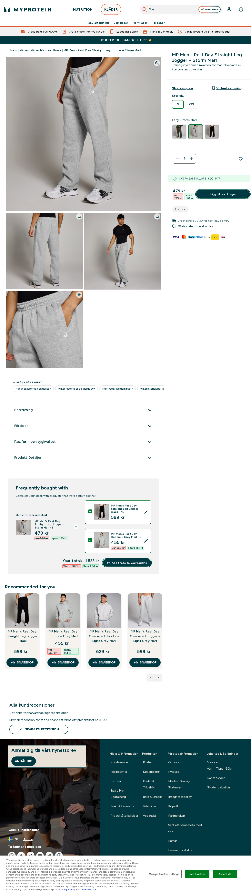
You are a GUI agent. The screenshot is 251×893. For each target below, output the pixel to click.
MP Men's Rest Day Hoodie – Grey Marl (63, 634)
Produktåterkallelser (124, 815)
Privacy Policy (67, 889)
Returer (116, 781)
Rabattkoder (216, 778)
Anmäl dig (23, 761)
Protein (148, 762)
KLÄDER (111, 9)
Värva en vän (219, 765)
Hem (13, 50)
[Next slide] (161, 639)
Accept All (224, 873)
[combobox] (181, 9)
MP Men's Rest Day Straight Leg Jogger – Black (22, 636)
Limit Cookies (197, 873)
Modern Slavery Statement (179, 784)
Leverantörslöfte (180, 850)
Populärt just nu (97, 22)
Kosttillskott (152, 771)
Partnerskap (176, 815)
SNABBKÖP (25, 662)
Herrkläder (140, 22)
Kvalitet (173, 771)
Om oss (173, 762)
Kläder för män (40, 50)
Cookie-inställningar (24, 829)
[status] (184, 158)
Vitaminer (149, 806)
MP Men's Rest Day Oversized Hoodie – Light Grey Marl (104, 636)
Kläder (23, 50)
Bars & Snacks (152, 796)
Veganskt (149, 815)
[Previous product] (151, 678)
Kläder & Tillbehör (149, 784)
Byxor (57, 50)
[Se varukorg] (241, 9)
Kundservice (119, 762)
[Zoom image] (157, 63)
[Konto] (229, 9)
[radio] (178, 104)
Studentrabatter (218, 787)
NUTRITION (83, 9)
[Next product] (158, 678)
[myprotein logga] (27, 9)
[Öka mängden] (191, 158)
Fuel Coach (211, 9)
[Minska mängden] (177, 158)
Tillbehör (158, 22)
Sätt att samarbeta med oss (185, 828)
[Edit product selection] (146, 512)
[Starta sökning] (144, 9)
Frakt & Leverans (122, 806)
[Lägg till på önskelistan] (241, 158)
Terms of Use (88, 889)
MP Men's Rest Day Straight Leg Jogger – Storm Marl (102, 50)
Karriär (172, 840)
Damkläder (121, 22)
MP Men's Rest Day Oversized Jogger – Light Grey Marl (145, 636)
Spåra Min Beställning (118, 793)
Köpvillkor (175, 806)
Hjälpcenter (119, 771)
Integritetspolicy (180, 796)
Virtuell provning (229, 88)
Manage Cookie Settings (164, 873)
